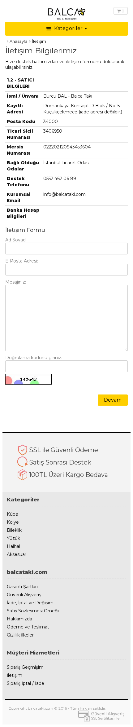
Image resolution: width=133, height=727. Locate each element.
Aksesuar (16, 554)
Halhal (13, 546)
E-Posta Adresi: (21, 261)
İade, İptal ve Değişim (30, 603)
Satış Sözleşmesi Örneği (33, 611)
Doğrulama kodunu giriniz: (33, 357)
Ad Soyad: (16, 240)
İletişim (14, 675)
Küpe (12, 514)
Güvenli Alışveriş (24, 595)
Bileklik (14, 530)
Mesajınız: (15, 282)
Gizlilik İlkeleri (21, 635)
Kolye (13, 522)
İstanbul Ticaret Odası (66, 162)
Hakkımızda (19, 619)
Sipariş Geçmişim (25, 667)
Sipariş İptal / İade (25, 683)
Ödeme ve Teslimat (28, 627)
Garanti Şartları (22, 586)
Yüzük (13, 538)
